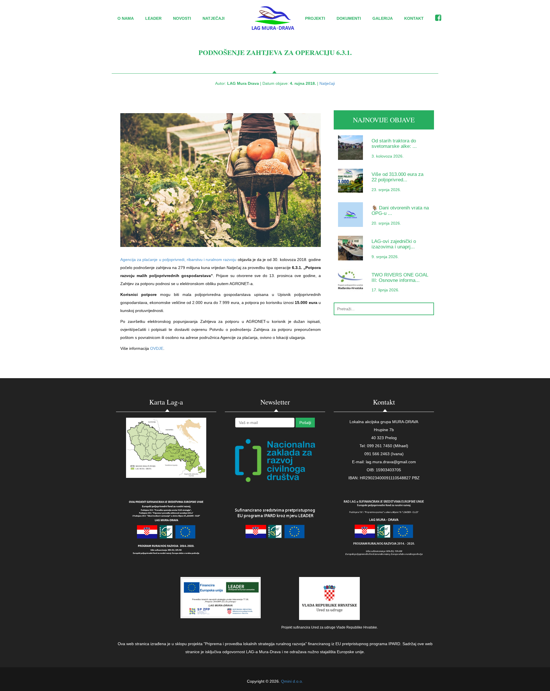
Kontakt (414, 18)
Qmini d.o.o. (292, 681)
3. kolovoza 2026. (388, 156)
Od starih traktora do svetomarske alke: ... (394, 143)
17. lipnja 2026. (385, 290)
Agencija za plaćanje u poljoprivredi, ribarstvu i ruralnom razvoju (178, 259)
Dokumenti (349, 18)
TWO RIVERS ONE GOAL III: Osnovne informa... (400, 277)
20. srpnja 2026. (386, 223)
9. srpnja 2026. (385, 256)
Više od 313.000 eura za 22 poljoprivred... (397, 177)
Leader (153, 18)
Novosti (182, 18)
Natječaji (214, 18)
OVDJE (156, 348)
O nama (125, 18)
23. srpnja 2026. (386, 189)
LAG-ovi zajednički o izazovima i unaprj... (394, 244)
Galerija (382, 18)
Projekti (315, 18)
